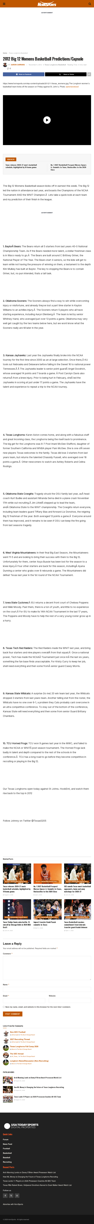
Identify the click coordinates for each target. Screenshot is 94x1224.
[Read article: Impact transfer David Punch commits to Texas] (48, 909)
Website (52, 996)
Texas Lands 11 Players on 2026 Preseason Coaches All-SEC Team (37, 1096)
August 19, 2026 (20, 1100)
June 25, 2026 (69, 895)
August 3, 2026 (8, 895)
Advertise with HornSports (13, 1204)
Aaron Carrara (18, 64)
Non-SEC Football (17, 1032)
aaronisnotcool (72, 86)
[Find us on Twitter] (11, 1195)
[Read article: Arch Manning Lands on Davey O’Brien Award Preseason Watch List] (8, 1079)
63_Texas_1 (15, 1056)
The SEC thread (17, 1053)
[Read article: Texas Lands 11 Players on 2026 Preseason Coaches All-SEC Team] (8, 1099)
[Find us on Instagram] (17, 1195)
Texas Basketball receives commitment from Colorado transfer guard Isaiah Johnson (75, 925)
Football (6, 1148)
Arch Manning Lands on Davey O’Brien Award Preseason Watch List (37, 1077)
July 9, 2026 (38, 895)
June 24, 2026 (8, 930)
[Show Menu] (4, 3)
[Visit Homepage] (47, 3)
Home (5, 53)
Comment (8, 953)
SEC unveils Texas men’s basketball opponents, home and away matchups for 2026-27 (77, 889)
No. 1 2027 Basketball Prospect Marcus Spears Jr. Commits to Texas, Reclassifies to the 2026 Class (68, 167)
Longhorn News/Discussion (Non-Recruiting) (29, 1060)
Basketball (7, 1153)
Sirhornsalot (15, 1035)
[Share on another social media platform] (89, 74)
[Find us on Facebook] (5, 1195)
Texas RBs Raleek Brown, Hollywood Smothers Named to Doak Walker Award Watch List (37, 1185)
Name (6, 984)
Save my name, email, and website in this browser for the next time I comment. (38, 1007)
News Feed (7, 1144)
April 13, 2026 (39, 928)
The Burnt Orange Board (27, 1035)
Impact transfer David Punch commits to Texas (45, 923)
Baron (14, 1049)
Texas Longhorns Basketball (18, 53)
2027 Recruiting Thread (20, 1039)
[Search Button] (90, 3)
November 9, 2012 (35, 64)
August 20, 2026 (20, 1081)
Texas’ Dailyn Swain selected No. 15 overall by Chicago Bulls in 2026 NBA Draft (17, 925)
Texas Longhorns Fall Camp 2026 (24, 1046)
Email (6, 996)
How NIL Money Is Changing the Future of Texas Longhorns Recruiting (39, 1087)
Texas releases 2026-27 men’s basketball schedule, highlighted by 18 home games (21, 166)
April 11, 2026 (69, 930)
